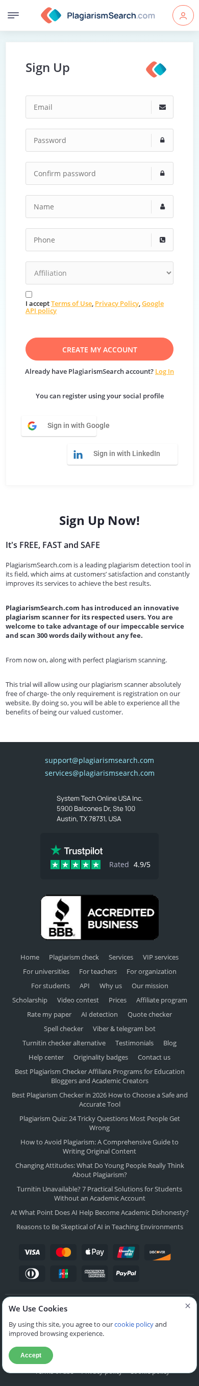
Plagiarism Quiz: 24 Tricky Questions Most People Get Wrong (99, 1123)
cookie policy (134, 1324)
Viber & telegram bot (124, 1028)
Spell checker (63, 1028)
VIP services (161, 957)
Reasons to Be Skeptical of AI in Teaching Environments (99, 1226)
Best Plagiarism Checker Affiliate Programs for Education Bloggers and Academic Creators (100, 1076)
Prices (118, 1000)
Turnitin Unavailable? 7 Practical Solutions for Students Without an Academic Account (99, 1193)
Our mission (150, 985)
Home (29, 957)
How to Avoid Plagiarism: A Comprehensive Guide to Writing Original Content (99, 1146)
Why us (111, 985)
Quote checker (150, 1014)
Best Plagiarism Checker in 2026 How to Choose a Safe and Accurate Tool (100, 1099)
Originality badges (100, 1057)
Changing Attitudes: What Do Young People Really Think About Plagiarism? (99, 1170)
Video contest (78, 1000)
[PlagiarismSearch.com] (98, 15)
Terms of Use (71, 303)
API (85, 985)
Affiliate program (161, 1000)
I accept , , (95, 307)
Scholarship (29, 1000)
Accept (30, 1355)
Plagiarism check (74, 957)
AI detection (99, 1014)
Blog (170, 1042)
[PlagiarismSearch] (156, 69)
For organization (152, 971)
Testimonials (134, 1042)
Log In (164, 371)
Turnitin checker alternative (64, 1042)
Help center (46, 1057)
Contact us (154, 1057)
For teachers (98, 971)
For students (50, 985)
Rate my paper (49, 1014)
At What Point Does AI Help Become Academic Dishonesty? (100, 1212)
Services (121, 957)
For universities (46, 971)
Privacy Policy (117, 303)
